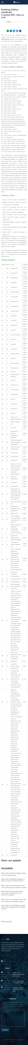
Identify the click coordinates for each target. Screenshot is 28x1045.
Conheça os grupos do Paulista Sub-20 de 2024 (18, 989)
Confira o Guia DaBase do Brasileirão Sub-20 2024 (18, 974)
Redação (9, 21)
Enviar (5, 1030)
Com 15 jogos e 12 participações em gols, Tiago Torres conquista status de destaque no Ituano (13, 907)
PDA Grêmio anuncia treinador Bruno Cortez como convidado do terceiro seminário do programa (12, 893)
